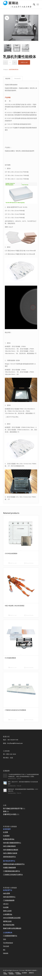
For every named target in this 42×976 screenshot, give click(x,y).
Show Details (29, 563)
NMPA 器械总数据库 (9, 846)
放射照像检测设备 (13, 69)
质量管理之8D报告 (10, 814)
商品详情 (7, 78)
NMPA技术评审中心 (9, 897)
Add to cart (24, 62)
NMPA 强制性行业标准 (10, 853)
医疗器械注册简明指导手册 (13, 808)
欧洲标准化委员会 (8, 839)
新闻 (4, 811)
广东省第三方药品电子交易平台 (13, 874)
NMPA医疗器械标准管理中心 (12, 843)
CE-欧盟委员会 (7, 914)
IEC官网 (5, 832)
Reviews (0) (17, 78)
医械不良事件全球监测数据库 (12, 928)
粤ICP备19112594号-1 (31, 970)
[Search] (33, 4)
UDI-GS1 (6, 904)
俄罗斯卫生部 (7, 921)
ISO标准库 (6, 836)
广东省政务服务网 (8, 900)
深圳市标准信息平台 (9, 857)
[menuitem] (33, 4)
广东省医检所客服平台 (10, 936)
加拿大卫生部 (7, 911)
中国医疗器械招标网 (9, 867)
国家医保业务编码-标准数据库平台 (14, 864)
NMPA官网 (6, 893)
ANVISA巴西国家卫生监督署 (11, 918)
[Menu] (38, 4)
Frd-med (21, 970)
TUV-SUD (6, 946)
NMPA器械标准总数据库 (10, 850)
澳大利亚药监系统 (8, 925)
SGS (4, 939)
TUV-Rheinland (8, 943)
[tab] (7, 78)
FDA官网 (5, 907)
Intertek (5, 953)
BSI (4, 950)
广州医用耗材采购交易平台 (11, 871)
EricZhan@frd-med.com (15, 743)
